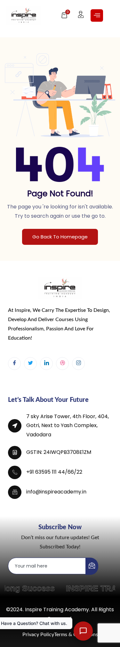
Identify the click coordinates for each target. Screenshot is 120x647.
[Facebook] (14, 363)
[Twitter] (30, 363)
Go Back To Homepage (60, 236)
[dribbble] (62, 363)
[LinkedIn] (46, 363)
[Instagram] (78, 363)
